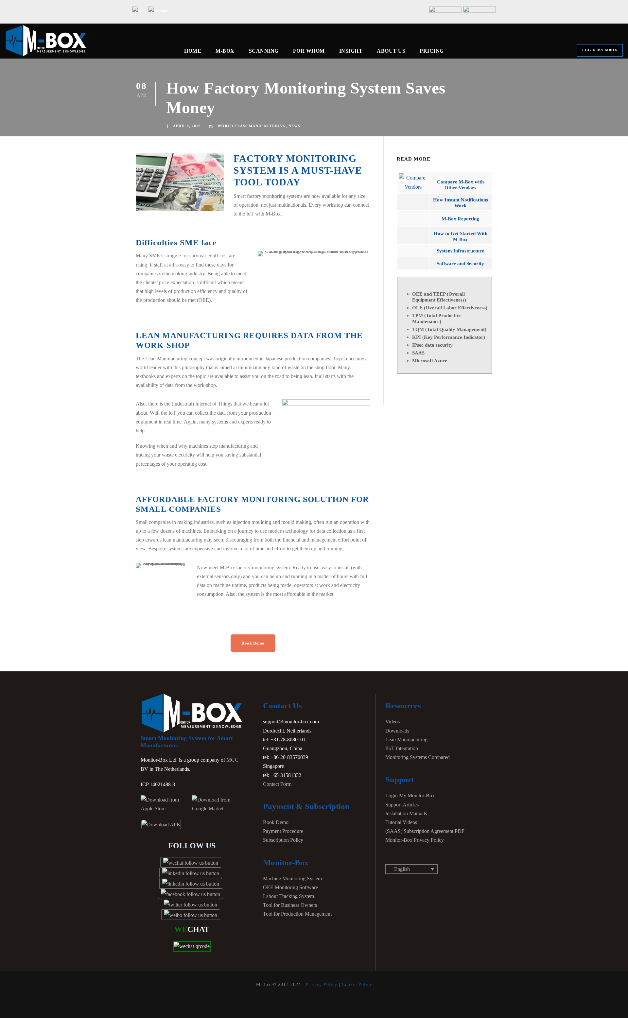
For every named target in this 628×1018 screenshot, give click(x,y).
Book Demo (275, 822)
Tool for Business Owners (290, 905)
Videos (392, 721)
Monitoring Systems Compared (417, 757)
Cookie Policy (357, 984)
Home (192, 51)
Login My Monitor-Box (410, 795)
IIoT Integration (401, 748)
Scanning (264, 51)
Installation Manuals (406, 813)
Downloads (397, 730)
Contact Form (277, 784)
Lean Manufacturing (406, 739)
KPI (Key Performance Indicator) (448, 337)
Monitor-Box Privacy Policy (414, 840)
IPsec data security (432, 345)
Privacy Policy (321, 984)
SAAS (418, 352)
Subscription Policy (283, 840)
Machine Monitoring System (292, 878)
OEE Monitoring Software (290, 887)
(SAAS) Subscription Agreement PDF (424, 831)
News (294, 126)
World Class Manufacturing (252, 126)
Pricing (432, 51)
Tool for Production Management (297, 914)
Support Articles (402, 804)
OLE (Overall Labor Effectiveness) (449, 307)
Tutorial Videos (401, 822)
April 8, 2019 (187, 126)
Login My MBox (600, 50)
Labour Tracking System (288, 896)
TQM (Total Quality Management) (449, 329)
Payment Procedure (283, 831)
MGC (232, 760)
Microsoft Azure (429, 360)
